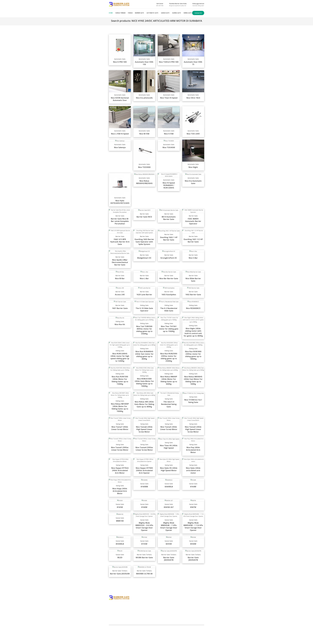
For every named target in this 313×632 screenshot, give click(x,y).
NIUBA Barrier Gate (144, 557)
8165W (120, 507)
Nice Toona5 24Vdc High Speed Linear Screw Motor (193, 429)
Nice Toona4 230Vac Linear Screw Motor (144, 448)
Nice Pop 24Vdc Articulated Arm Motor (193, 449)
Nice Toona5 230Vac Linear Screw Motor (120, 448)
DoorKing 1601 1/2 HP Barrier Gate (193, 240)
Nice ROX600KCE (193, 308)
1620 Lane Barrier (144, 294)
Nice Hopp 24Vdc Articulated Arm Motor (119, 491)
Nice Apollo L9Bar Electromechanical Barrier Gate (120, 262)
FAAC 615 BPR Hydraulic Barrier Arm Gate (120, 241)
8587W (193, 507)
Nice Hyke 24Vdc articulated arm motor (193, 470)
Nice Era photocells (144, 98)
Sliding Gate (176, 13)
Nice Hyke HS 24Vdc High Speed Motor (168, 469)
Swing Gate (188, 13)
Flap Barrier (112, 606)
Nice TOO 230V (193, 133)
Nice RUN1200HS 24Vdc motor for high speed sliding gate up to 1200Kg (119, 357)
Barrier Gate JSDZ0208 (120, 573)
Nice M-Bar (120, 278)
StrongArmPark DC (168, 258)
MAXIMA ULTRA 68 (144, 573)
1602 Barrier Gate (193, 294)
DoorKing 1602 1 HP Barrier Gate (168, 238)
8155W (144, 544)
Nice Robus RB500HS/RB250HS (144, 182)
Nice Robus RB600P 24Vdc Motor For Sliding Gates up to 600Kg (168, 380)
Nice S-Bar (193, 258)
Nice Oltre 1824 (193, 98)
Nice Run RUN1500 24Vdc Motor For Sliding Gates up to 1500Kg (120, 380)
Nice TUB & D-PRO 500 (169, 62)
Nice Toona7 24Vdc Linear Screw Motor (119, 428)
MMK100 (120, 521)
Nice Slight (193, 167)
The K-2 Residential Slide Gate (168, 309)
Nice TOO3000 (144, 167)
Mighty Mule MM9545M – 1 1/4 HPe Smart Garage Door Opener (193, 526)
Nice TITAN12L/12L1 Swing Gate (193, 400)
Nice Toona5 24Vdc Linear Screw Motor (168, 428)
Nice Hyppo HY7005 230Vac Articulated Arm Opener (144, 470)
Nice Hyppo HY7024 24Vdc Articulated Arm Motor (119, 470)
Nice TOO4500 (169, 147)
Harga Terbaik (120, 13)
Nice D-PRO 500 (120, 62)
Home (111, 13)
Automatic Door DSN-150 (144, 63)
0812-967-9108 (159, 5)
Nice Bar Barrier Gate (168, 278)
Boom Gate (112, 610)
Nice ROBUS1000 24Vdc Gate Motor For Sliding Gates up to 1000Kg (144, 382)
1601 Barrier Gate (120, 308)
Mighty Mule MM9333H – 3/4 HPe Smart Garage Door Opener (144, 526)
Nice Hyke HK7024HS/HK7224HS (119, 201)
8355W (169, 544)
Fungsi (130, 13)
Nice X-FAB (168, 133)
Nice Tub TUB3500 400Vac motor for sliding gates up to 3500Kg (144, 330)
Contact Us (198, 13)
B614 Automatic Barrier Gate (169, 217)
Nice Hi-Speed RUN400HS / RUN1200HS (169, 185)
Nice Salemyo (120, 147)
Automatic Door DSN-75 (193, 63)
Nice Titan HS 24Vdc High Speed (169, 446)
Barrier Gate (139, 13)
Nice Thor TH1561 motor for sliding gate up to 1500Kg (168, 328)
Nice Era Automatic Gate (193, 182)
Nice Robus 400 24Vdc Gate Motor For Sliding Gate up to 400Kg (144, 404)
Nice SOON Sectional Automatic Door (120, 99)
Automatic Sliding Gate (198, 5)
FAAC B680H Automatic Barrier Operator (193, 221)
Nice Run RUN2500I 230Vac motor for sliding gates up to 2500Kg (168, 357)
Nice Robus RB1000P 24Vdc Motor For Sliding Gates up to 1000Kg (120, 407)
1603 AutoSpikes (168, 294)
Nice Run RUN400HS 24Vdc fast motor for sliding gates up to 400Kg (144, 355)
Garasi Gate (165, 13)
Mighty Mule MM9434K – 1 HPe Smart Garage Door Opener (168, 526)
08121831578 (187, 607)
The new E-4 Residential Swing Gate (168, 404)
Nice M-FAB (144, 133)
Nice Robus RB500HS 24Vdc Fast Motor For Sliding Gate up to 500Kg (193, 380)
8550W (193, 544)
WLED (119, 557)
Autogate (112, 608)
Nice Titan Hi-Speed (168, 98)
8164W (193, 486)
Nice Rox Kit (120, 324)
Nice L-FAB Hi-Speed (120, 133)
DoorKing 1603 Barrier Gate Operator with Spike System (144, 241)
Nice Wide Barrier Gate (193, 279)
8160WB (144, 486)
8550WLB (120, 544)
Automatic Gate (152, 13)
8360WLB (169, 486)
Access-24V (120, 294)
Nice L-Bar (144, 278)
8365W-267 (169, 507)
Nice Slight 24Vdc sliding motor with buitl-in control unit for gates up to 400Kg (193, 332)
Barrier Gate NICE (144, 216)
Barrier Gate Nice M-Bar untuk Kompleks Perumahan (120, 221)
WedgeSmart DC (144, 258)
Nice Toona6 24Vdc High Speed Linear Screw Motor (144, 429)
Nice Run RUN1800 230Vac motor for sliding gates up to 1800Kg (193, 355)
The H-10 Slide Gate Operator (144, 309)
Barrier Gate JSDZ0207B (168, 558)
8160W (144, 507)
